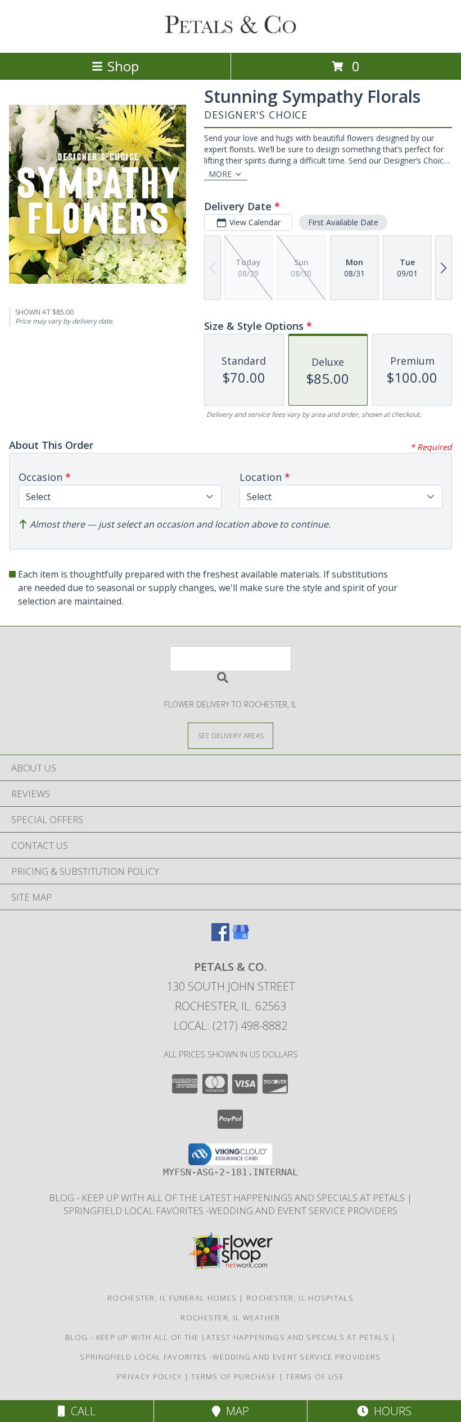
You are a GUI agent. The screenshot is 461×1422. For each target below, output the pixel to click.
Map (234, 1411)
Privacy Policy (149, 1376)
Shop (123, 66)
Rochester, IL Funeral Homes (172, 1298)
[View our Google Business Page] (241, 937)
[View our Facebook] (220, 937)
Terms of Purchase (233, 1376)
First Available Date (343, 222)
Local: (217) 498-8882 (230, 1025)
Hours (390, 1411)
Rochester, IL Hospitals (300, 1298)
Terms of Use (315, 1376)
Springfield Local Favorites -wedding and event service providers (230, 1210)
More (220, 174)
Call (80, 1411)
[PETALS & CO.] (230, 36)
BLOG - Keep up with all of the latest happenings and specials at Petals (228, 1197)
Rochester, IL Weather (230, 1317)
